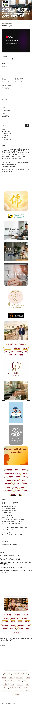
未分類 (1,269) (6, 131)
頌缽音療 (18, 477)
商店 (16, 344)
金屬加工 (4, 677)
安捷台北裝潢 (17, 348)
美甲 (5, 687)
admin (10, 23)
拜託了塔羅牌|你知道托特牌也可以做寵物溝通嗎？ (13, 567)
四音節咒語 (7, 99)
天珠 (26, 351)
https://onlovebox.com (11, 533)
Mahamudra (8, 348)
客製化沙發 (5, 625)
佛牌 (19, 680)
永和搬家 (20, 621)
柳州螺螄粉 (13, 494)
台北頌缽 (12, 640)
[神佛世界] (16, 201)
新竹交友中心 (16, 694)
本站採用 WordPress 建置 (8, 703)
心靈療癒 (22, 344)
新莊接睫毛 (17, 483)
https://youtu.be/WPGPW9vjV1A (14, 534)
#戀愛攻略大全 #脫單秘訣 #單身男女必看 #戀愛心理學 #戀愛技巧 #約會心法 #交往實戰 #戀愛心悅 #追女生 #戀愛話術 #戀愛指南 (16, 12)
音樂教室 (25, 673)
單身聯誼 (25, 348)
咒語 (5, 97)
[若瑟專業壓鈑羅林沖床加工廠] (16, 316)
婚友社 (10, 355)
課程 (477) (5, 135)
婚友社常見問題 (19, 355)
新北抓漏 (5, 684)
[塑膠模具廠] (16, 274)
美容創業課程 (21, 625)
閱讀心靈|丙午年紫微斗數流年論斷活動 (10, 556)
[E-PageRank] (5, 544)
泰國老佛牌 (20, 684)
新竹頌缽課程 (7, 615)
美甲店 (23, 480)
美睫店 (25, 477)
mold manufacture (6, 691)
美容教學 (13, 621)
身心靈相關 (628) (6, 133)
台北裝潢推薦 (23, 487)
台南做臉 (13, 625)
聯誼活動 (24, 470)
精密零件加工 (7, 673)
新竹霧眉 (2, 638)
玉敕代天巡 (16, 632)
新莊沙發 (28, 677)
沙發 (6, 680)
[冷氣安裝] (16, 413)
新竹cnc (28, 691)
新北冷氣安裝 (19, 677)
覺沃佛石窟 (13, 628)
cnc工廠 (12, 684)
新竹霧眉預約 (21, 638)
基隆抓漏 (5, 628)
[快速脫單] (16, 331)
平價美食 (25, 490)
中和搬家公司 (25, 618)
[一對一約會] (16, 231)
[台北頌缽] (16, 435)
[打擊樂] (16, 216)
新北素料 (26, 687)
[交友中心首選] (16, 370)
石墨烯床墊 (5, 621)
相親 (20, 687)
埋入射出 (10, 344)
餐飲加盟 (6, 618)
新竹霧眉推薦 (28, 638)
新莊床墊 (11, 677)
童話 (6, 351)
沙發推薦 (25, 483)
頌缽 (28, 625)
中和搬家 (25, 615)
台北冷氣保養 (17, 615)
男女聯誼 (17, 470)
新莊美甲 (9, 480)
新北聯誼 (17, 490)
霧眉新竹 (10, 638)
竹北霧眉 (15, 638)
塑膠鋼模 (7, 487)
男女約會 (25, 473)
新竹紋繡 (2, 640)
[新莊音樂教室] (16, 391)
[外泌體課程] (16, 604)
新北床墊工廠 (12, 687)
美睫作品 (16, 480)
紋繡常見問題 (8, 483)
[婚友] (16, 299)
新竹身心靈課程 (15, 618)
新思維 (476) (5, 137)
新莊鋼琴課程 (8, 470)
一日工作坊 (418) (6, 139)
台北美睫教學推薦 (13, 544)
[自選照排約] (16, 252)
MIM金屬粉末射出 (18, 691)
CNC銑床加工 (17, 673)
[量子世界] (16, 456)
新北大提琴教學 (9, 490)
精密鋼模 (15, 487)
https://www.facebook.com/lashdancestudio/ (17, 527)
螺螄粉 (27, 628)
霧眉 (6, 638)
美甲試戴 (21, 628)
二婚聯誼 (12, 351)
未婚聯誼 (19, 351)
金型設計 (25, 680)
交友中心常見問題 (9, 473)
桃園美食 (27, 621)
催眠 (20, 494)
